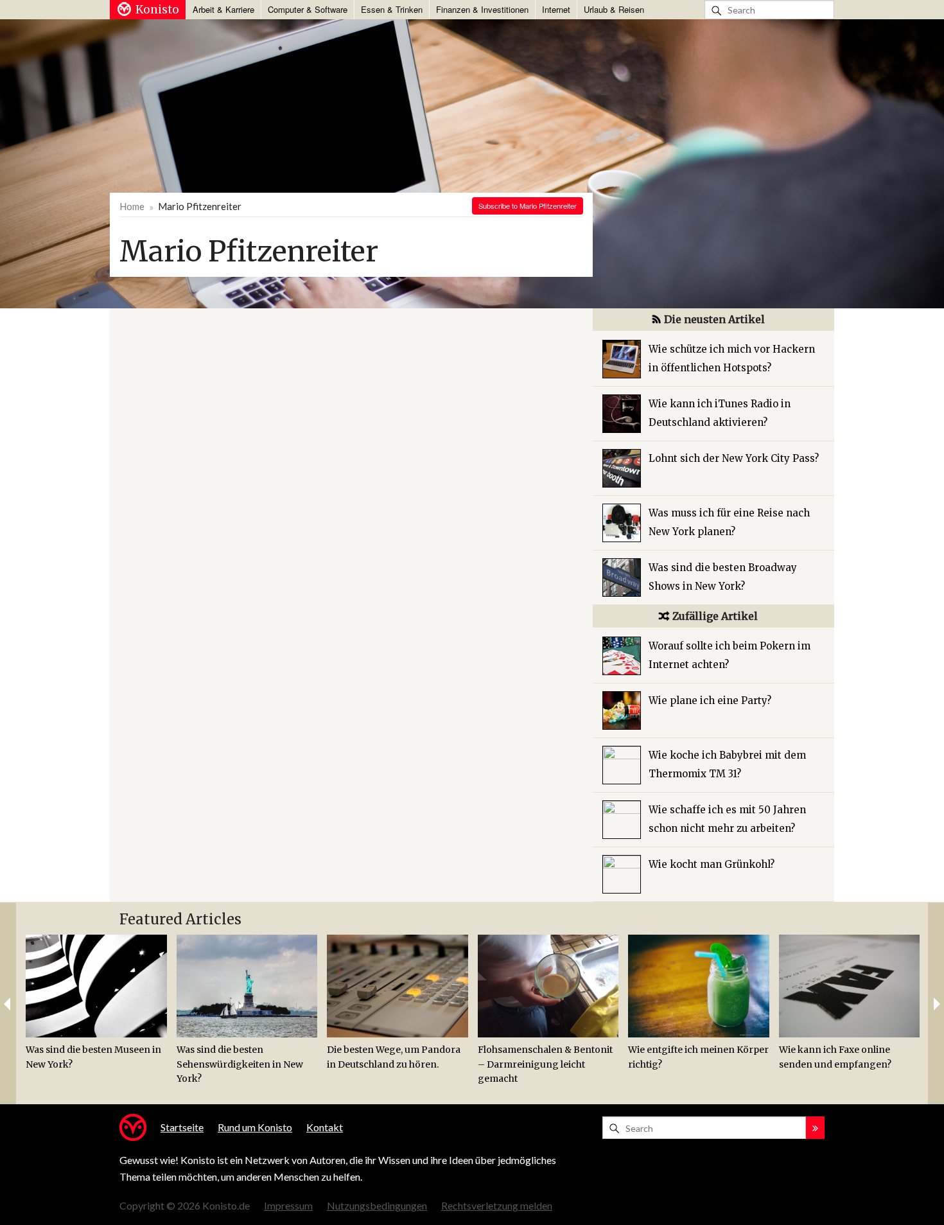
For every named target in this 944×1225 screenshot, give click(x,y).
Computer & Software (307, 9)
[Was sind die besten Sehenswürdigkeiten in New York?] (247, 986)
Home (131, 206)
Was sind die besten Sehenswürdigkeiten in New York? (240, 1064)
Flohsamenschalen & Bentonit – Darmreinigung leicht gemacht (545, 1064)
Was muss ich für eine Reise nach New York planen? (729, 522)
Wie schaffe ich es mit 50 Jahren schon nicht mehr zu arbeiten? (727, 819)
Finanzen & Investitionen (482, 9)
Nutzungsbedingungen (377, 1205)
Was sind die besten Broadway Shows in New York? (723, 576)
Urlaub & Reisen (614, 9)
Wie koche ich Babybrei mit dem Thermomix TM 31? (727, 764)
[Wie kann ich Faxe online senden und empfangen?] (849, 986)
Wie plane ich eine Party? (710, 700)
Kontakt (324, 1127)
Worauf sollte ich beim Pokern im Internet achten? (729, 655)
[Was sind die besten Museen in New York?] (96, 986)
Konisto (157, 10)
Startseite (182, 1127)
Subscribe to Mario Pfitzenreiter (527, 205)
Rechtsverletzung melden (496, 1205)
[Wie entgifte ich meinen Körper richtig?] (698, 986)
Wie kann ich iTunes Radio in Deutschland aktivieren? (720, 413)
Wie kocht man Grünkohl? (711, 864)
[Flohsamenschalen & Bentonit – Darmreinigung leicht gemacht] (548, 986)
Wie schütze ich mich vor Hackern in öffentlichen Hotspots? (732, 358)
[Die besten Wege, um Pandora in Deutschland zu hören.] (397, 986)
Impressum (288, 1205)
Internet (556, 9)
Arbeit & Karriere (223, 9)
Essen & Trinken (392, 9)
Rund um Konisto (255, 1127)
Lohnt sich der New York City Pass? (734, 458)
